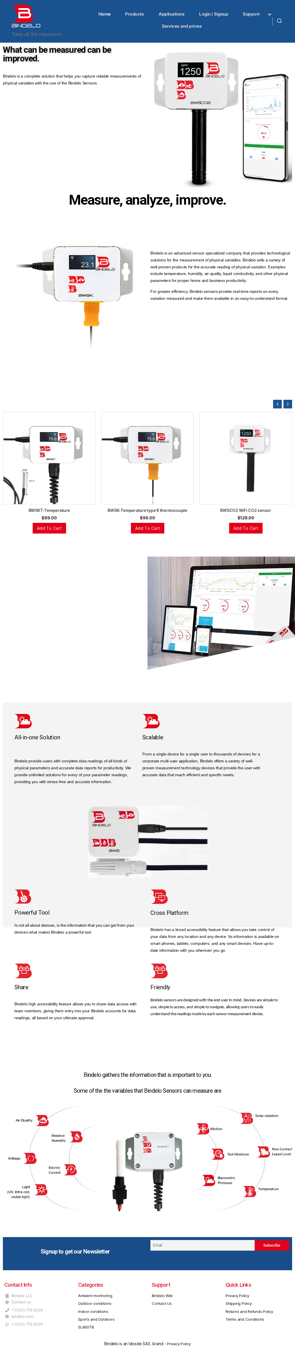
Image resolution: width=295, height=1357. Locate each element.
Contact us (21, 1302)
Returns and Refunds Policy (249, 1311)
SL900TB (86, 1327)
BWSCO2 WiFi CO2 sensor (147, 510)
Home (105, 14)
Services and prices (182, 26)
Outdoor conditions (94, 1303)
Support (251, 14)
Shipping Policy (238, 1303)
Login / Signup (213, 14)
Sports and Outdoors (96, 1319)
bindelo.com (22, 1316)
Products (134, 14)
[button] (287, 404)
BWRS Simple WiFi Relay (246, 510)
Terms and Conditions (245, 1319)
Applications (171, 14)
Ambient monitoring (95, 1295)
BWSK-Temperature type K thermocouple (49, 510)
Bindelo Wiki (162, 1295)
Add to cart (49, 528)
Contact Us (162, 1303)
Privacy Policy (237, 1295)
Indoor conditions (93, 1311)
